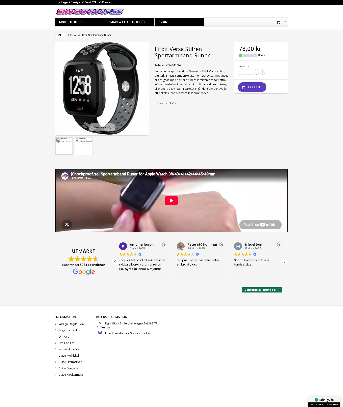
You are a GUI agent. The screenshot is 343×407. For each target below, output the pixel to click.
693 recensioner (92, 265)
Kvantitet (244, 66)
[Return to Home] (59, 35)
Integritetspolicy (68, 349)
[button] (284, 262)
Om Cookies (66, 343)
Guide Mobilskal (68, 355)
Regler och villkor (69, 330)
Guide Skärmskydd (70, 362)
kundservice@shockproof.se (133, 333)
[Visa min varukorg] (281, 22)
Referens (161, 65)
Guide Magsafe (68, 368)
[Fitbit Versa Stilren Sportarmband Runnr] (64, 146)
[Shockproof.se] (89, 11)
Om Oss (63, 336)
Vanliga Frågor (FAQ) (71, 324)
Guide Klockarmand (71, 374)
